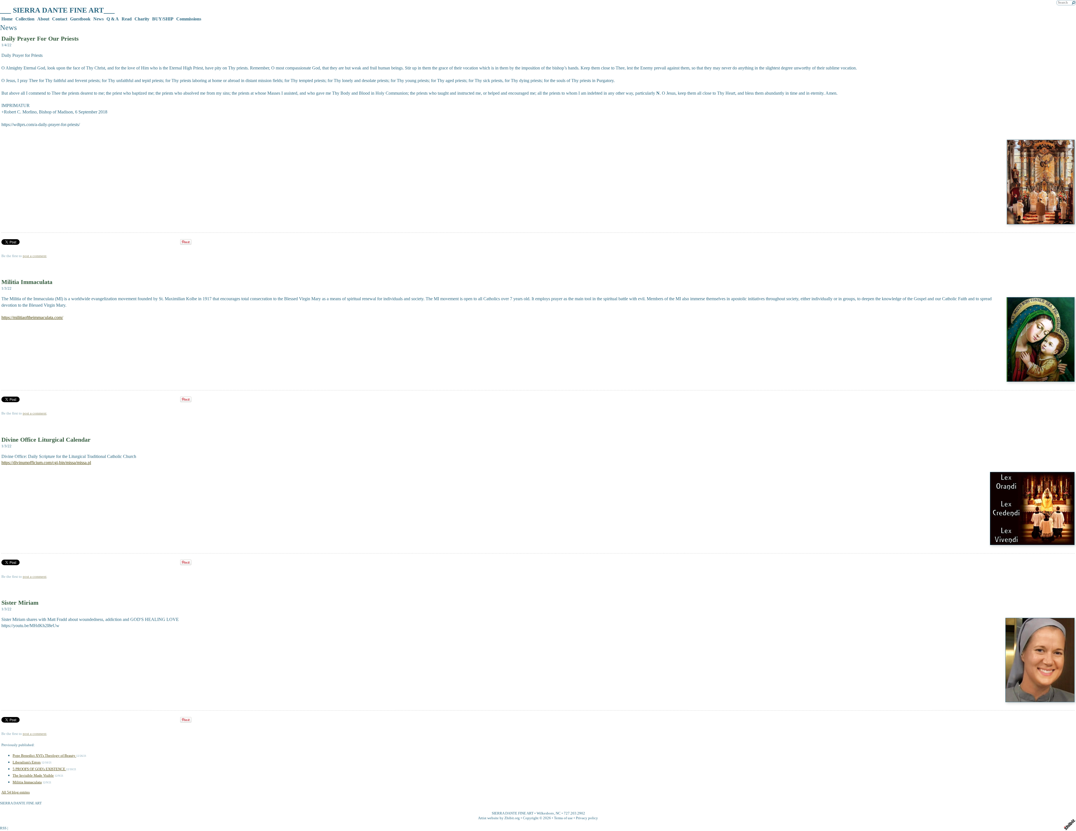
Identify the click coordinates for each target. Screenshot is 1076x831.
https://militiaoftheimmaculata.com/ (32, 317)
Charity (141, 19)
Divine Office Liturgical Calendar (46, 439)
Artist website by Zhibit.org (499, 818)
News (98, 19)
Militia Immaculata (26, 281)
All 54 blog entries (15, 792)
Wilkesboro (545, 813)
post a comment (35, 256)
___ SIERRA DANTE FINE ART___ (57, 10)
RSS (3, 828)
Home (7, 19)
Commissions (188, 19)
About (43, 19)
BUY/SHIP (162, 19)
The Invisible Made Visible (33, 776)
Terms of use (563, 818)
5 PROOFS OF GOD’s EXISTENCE (39, 769)
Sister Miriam (19, 602)
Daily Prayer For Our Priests (40, 38)
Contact (59, 19)
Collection (24, 19)
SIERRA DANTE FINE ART (513, 813)
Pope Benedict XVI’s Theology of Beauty (44, 756)
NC (558, 813)
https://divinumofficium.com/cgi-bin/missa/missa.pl (46, 462)
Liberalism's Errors (27, 762)
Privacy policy (587, 818)
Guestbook (80, 19)
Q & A (112, 19)
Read (127, 19)
